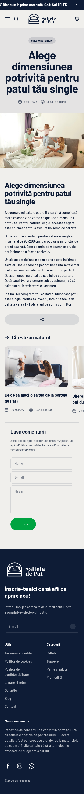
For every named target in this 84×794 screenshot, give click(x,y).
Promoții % (55, 677)
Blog (8, 699)
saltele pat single (42, 40)
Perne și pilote (57, 669)
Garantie (11, 690)
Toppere (53, 661)
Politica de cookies (18, 661)
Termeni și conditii (18, 653)
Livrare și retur (15, 682)
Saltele (51, 653)
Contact (10, 706)
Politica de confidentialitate (17, 671)
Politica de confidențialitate (34, 445)
